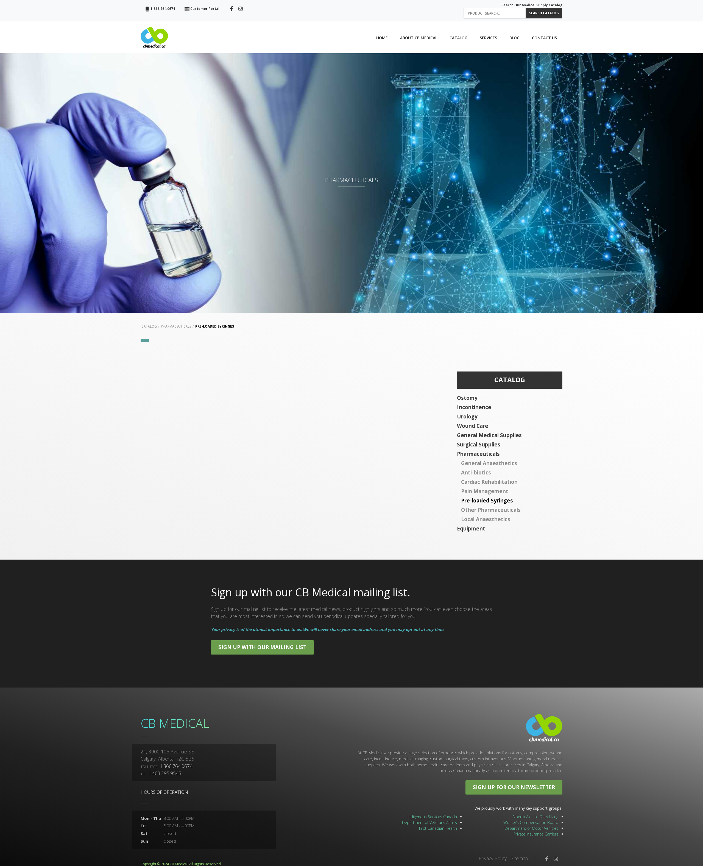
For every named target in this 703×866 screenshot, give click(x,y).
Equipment (471, 528)
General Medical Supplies (489, 435)
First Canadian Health (438, 828)
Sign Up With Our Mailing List (262, 647)
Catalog (149, 326)
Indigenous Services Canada (432, 816)
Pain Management (484, 491)
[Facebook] (231, 8)
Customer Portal (204, 8)
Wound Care (472, 425)
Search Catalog (544, 13)
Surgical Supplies (478, 444)
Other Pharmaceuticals (491, 509)
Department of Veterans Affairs (429, 822)
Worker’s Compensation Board (530, 822)
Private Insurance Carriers (536, 834)
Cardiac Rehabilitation (489, 481)
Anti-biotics (476, 472)
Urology (467, 416)
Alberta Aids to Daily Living (535, 816)
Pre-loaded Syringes (214, 326)
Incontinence (474, 407)
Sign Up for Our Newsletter (514, 787)
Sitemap (519, 858)
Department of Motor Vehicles (531, 828)
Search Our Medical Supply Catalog (531, 5)
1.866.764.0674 (162, 8)
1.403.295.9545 (165, 773)
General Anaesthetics (489, 463)
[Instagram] (240, 8)
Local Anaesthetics (485, 519)
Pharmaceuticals (176, 326)
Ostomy (467, 397)
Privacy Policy (493, 858)
